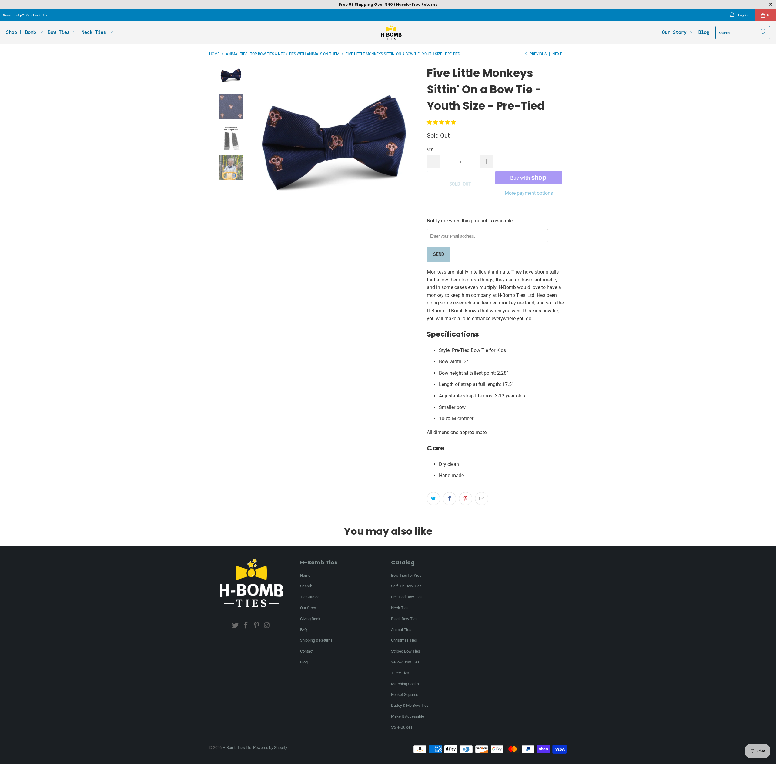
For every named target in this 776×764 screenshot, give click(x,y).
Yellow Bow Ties (405, 662)
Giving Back (310, 618)
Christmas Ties (404, 640)
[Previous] (252, 150)
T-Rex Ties (400, 673)
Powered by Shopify (270, 747)
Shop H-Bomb (21, 32)
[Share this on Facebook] (449, 498)
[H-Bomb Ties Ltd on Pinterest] (256, 625)
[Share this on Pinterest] (465, 498)
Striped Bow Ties (405, 651)
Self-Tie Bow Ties (406, 586)
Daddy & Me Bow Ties (410, 705)
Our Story (674, 32)
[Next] (416, 150)
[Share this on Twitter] (433, 498)
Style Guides (402, 727)
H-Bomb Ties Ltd (236, 747)
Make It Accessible (407, 716)
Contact (306, 651)
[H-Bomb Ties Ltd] (391, 32)
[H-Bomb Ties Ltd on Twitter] (235, 625)
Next (557, 54)
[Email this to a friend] (481, 498)
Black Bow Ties (404, 618)
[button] (441, 122)
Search (306, 586)
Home (305, 575)
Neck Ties (95, 32)
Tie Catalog (309, 597)
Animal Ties (401, 629)
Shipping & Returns (316, 640)
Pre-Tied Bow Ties (407, 597)
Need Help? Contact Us (25, 15)
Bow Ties (60, 32)
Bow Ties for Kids (406, 575)
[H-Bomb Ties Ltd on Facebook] (246, 625)
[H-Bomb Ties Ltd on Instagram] (267, 625)
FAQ (303, 629)
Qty (430, 149)
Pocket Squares (404, 694)
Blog (703, 32)
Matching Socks (405, 684)
